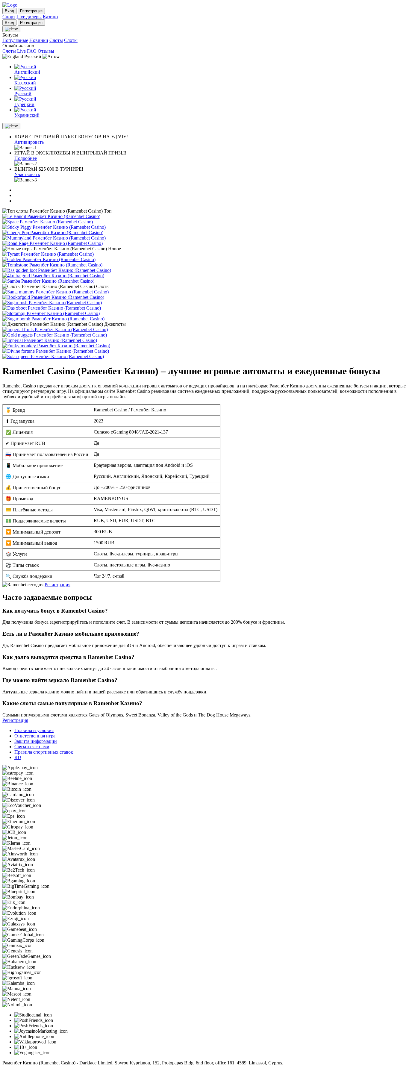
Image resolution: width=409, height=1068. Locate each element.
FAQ (32, 51)
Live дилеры (29, 16)
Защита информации (35, 741)
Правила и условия (34, 730)
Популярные (15, 40)
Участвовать (27, 174)
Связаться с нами (31, 746)
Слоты (56, 40)
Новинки (38, 40)
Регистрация (57, 584)
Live (21, 51)
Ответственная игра (34, 735)
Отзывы (46, 51)
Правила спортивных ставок (43, 752)
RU (17, 757)
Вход (9, 11)
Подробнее (25, 158)
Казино (50, 16)
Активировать (29, 142)
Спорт (8, 16)
